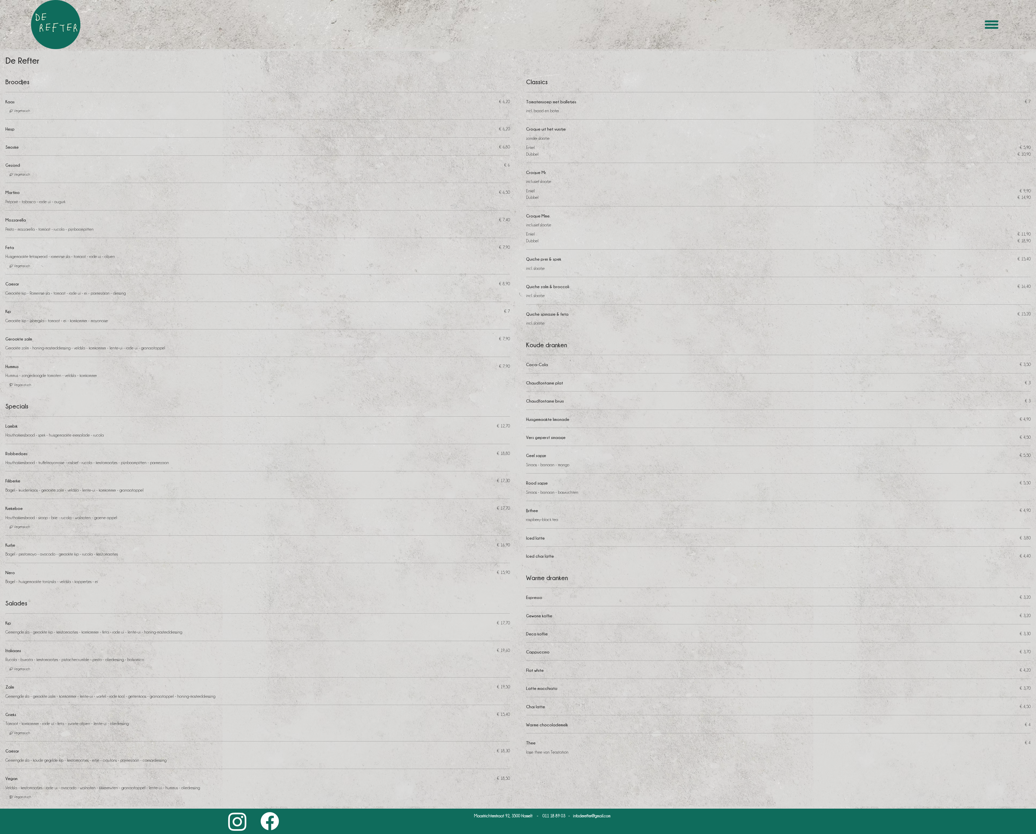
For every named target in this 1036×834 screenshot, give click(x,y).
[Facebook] (270, 821)
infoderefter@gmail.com (592, 816)
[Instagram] (237, 821)
